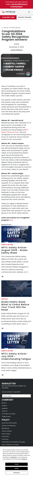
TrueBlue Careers (6, 416)
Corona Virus (5, 439)
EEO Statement (5, 428)
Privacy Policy (5, 436)
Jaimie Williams (16, 50)
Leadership (4, 408)
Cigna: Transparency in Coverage (10, 444)
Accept (16, 464)
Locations (4, 405)
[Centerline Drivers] (8, 11)
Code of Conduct (6, 434)
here (11, 220)
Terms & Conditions (7, 431)
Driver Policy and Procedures (9, 423)
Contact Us (4, 411)
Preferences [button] (24, 459)
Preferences (16, 472)
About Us (4, 403)
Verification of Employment (9, 425)
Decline (16, 468)
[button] (29, 12)
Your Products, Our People (8, 414)
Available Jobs (8, 17)
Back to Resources (12, 27)
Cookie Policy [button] (13, 457)
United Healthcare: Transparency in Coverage (13, 442)
